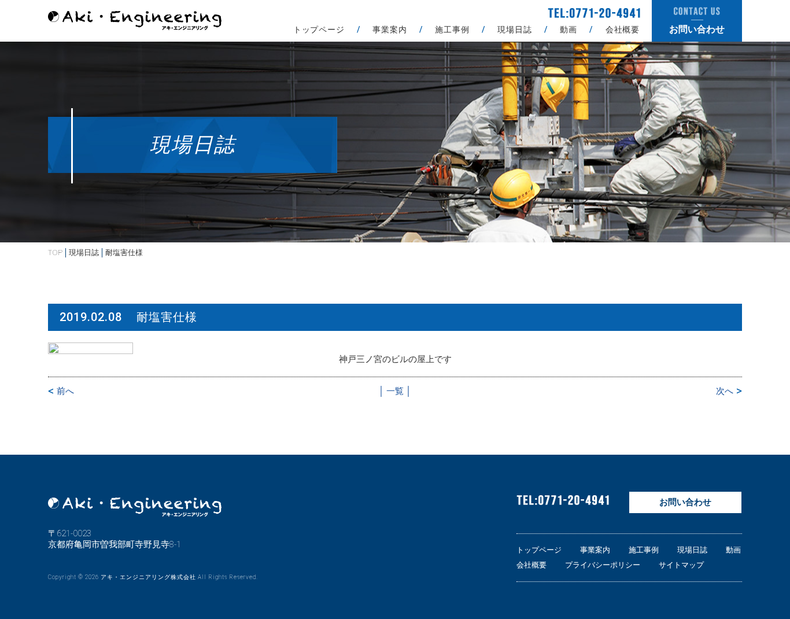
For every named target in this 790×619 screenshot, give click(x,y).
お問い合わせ (685, 502)
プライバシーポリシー (602, 565)
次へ (724, 391)
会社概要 (623, 29)
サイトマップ (681, 565)
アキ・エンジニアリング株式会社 (148, 577)
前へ (65, 391)
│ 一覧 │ (395, 391)
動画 (568, 29)
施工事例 (452, 29)
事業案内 (389, 29)
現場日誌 (514, 29)
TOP (55, 252)
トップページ (319, 29)
